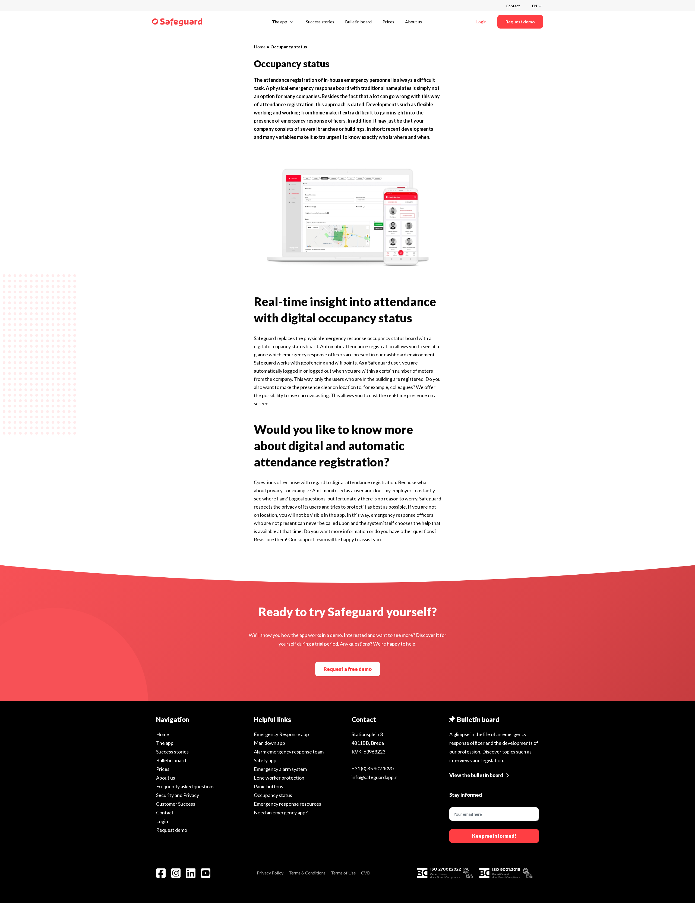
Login (162, 821)
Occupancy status (273, 795)
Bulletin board (171, 760)
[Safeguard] (177, 21)
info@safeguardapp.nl (375, 777)
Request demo (171, 830)
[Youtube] (205, 873)
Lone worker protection (279, 778)
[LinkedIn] (190, 873)
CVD (365, 872)
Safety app (265, 760)
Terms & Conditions (307, 872)
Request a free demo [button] (348, 669)
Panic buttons (268, 786)
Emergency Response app (281, 734)
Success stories (172, 752)
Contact (513, 6)
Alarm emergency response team (289, 752)
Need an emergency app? (281, 812)
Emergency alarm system (280, 769)
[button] (284, 21)
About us (165, 778)
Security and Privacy (177, 795)
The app (164, 743)
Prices (162, 769)
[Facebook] (161, 873)
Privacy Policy (270, 872)
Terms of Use (343, 872)
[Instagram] (176, 873)
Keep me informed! (494, 836)
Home (260, 46)
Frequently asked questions (185, 786)
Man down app (269, 743)
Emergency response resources (287, 804)
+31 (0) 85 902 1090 (372, 768)
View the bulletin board (476, 775)
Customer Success (175, 804)
